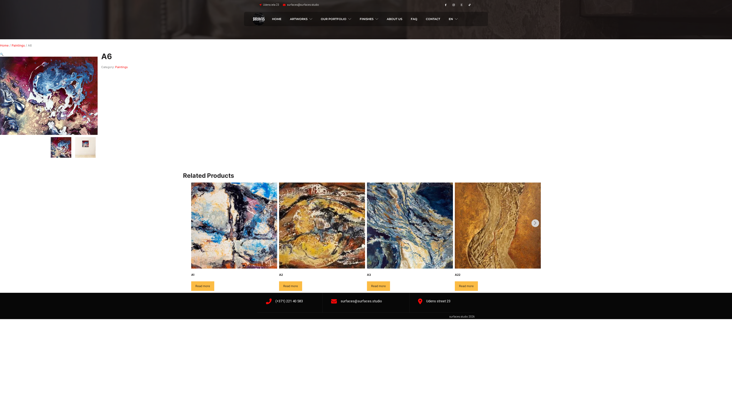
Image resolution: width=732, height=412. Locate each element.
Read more (202, 286)
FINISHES (366, 19)
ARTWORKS (298, 19)
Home (4, 45)
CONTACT (433, 19)
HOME (276, 19)
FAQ (414, 19)
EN (451, 19)
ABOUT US (394, 19)
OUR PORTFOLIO (333, 19)
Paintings (18, 45)
